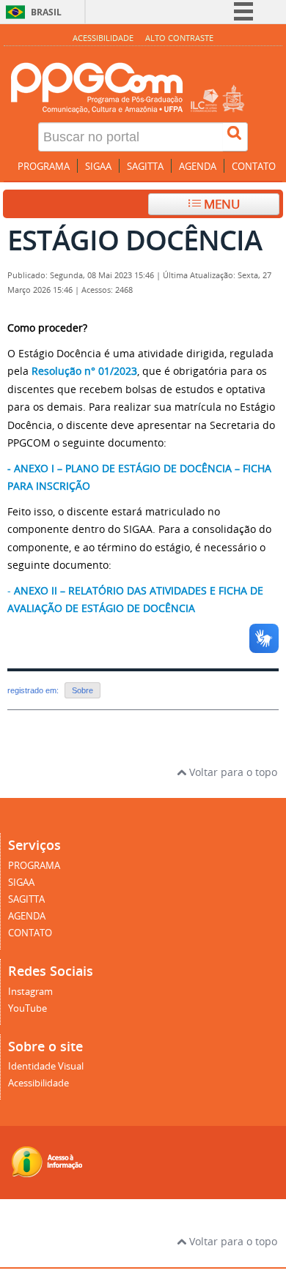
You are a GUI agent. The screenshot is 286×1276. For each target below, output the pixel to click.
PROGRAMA (44, 166)
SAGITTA (145, 166)
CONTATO (254, 166)
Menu (220, 203)
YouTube (27, 1008)
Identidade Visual (46, 1066)
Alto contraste (179, 37)
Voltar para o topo (231, 772)
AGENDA (197, 166)
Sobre (82, 690)
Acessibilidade (103, 37)
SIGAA (98, 166)
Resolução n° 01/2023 (84, 371)
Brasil (46, 12)
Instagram (30, 991)
